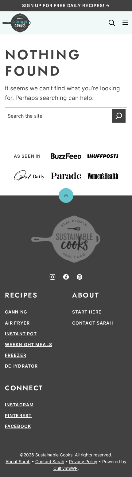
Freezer (15, 355)
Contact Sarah (92, 322)
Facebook (18, 426)
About (85, 295)
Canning (16, 311)
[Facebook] (66, 277)
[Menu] (125, 23)
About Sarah (18, 461)
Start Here (87, 311)
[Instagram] (52, 277)
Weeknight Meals (28, 344)
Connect (24, 388)
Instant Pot (21, 333)
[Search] (111, 23)
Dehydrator (21, 366)
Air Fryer (17, 322)
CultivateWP (65, 468)
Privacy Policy (83, 461)
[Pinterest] (79, 277)
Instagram (19, 404)
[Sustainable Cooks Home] (16, 23)
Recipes (21, 295)
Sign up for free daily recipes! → (66, 5)
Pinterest (18, 415)
